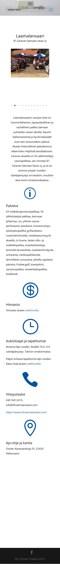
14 (23, 110)
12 (43, 105)
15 (25, 110)
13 (46, 105)
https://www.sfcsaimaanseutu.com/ (26, 412)
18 (34, 110)
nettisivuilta (33, 363)
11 (40, 105)
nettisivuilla (31, 310)
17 (31, 110)
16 (28, 110)
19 (37, 110)
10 (37, 105)
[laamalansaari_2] (30, 76)
